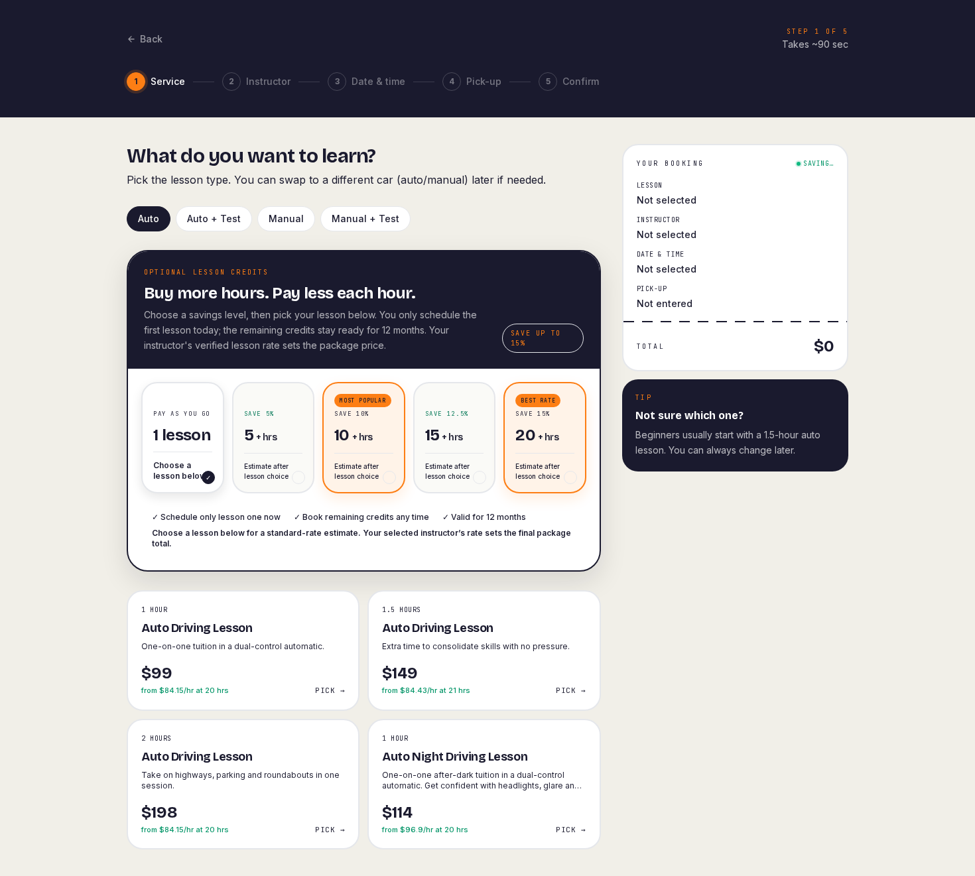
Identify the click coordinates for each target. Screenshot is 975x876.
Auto (148, 218)
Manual (286, 218)
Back (151, 38)
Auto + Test (214, 218)
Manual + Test (365, 218)
